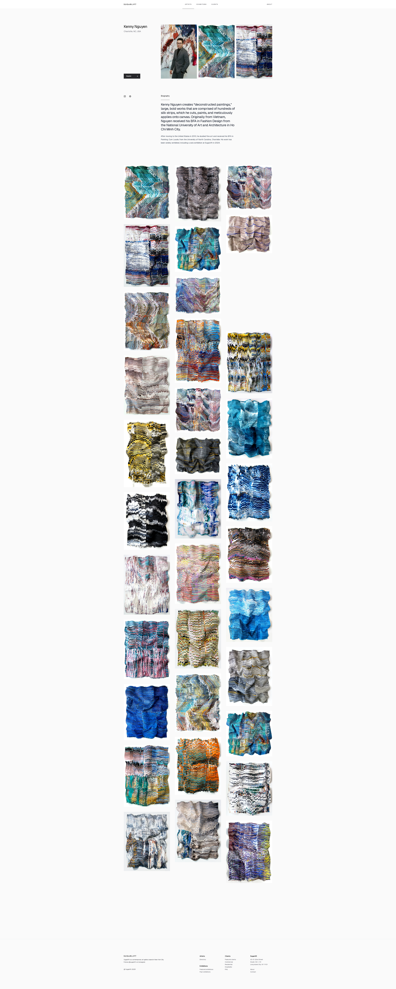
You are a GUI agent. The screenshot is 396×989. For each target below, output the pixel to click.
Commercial (229, 962)
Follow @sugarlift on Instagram (134, 962)
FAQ (226, 969)
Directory (203, 959)
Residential (228, 964)
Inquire (128, 76)
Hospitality (228, 967)
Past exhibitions (205, 972)
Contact (253, 972)
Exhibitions (202, 4)
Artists (188, 4)
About (269, 4)
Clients (214, 4)
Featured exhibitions (206, 969)
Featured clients (230, 959)
